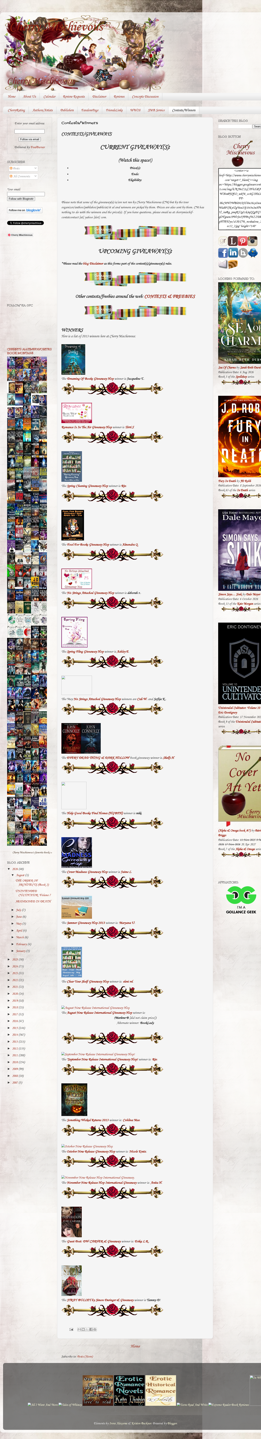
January (21, 951)
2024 (15, 966)
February (22, 944)
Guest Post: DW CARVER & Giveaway (94, 1241)
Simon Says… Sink (230, 594)
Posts (15, 168)
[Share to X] (87, 1329)
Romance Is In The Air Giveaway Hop (86, 427)
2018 (15, 1007)
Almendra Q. (130, 545)
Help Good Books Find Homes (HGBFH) (95, 813)
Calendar (49, 97)
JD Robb (245, 481)
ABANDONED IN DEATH (33, 901)
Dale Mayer (253, 594)
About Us (29, 97)
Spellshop (241, 377)
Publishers (67, 110)
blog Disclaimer (93, 264)
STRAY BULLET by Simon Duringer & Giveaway (100, 1300)
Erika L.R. (142, 1241)
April (19, 931)
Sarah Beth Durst (250, 367)
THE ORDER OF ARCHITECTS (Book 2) (32, 883)
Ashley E (122, 652)
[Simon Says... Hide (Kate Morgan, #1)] (20, 586)
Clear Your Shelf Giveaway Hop (88, 982)
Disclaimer (99, 97)
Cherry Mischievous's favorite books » (32, 852)
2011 (15, 1055)
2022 (15, 980)
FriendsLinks (114, 110)
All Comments (21, 176)
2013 (15, 1042)
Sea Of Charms (227, 367)
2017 (15, 1014)
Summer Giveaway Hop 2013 (86, 923)
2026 (15, 869)
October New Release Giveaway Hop (91, 1151)
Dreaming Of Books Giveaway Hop (90, 379)
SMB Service (156, 110)
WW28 (135, 110)
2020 (15, 994)
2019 (15, 1001)
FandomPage (89, 110)
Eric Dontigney (227, 713)
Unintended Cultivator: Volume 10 (239, 708)
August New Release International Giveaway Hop (99, 1013)
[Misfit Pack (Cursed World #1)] (20, 782)
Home (11, 97)
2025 (15, 960)
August (20, 875)
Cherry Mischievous (56, 27)
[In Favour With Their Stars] (20, 549)
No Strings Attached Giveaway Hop (90, 593)
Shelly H (168, 758)
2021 (15, 987)
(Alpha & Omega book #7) (234, 831)
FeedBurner (37, 147)
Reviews (119, 97)
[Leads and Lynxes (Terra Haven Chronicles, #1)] (44, 708)
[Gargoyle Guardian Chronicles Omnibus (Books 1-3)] (36, 821)
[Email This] (79, 1329)
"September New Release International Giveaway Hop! (102, 1059)
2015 (15, 1028)
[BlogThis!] (83, 1329)
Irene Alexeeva (118, 1423)
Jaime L (126, 872)
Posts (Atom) (85, 1357)
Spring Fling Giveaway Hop (85, 652)
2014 (15, 1035)
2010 (15, 1062)
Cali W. (142, 699)
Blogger (172, 1423)
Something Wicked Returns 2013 (87, 1120)
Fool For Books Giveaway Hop (88, 545)
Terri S (129, 427)
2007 (15, 1083)
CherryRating (16, 110)
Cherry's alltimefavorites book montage (29, 351)
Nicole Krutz (137, 1151)
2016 (15, 1021)
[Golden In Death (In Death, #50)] (12, 794)
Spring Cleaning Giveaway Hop (87, 486)
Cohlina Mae (131, 1120)
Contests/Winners (183, 110)
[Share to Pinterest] (95, 1329)
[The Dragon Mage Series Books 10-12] (36, 403)
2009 (15, 1069)
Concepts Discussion (145, 97)
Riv (123, 486)
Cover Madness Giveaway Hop (87, 872)
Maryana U (126, 923)
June (19, 917)
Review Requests (74, 97)
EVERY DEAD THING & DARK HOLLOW (98, 758)
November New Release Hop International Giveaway (101, 1183)
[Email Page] (71, 1329)
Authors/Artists (42, 110)
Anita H (156, 1183)
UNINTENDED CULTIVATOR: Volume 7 (33, 893)
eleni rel (128, 982)
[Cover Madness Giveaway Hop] (76, 867)
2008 (15, 1076)
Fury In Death (227, 481)
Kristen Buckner (141, 1423)
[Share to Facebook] (91, 1329)
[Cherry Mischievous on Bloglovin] (24, 212)
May (19, 924)
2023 (15, 973)
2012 (15, 1049)
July (19, 910)
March (20, 937)
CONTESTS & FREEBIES (169, 296)
